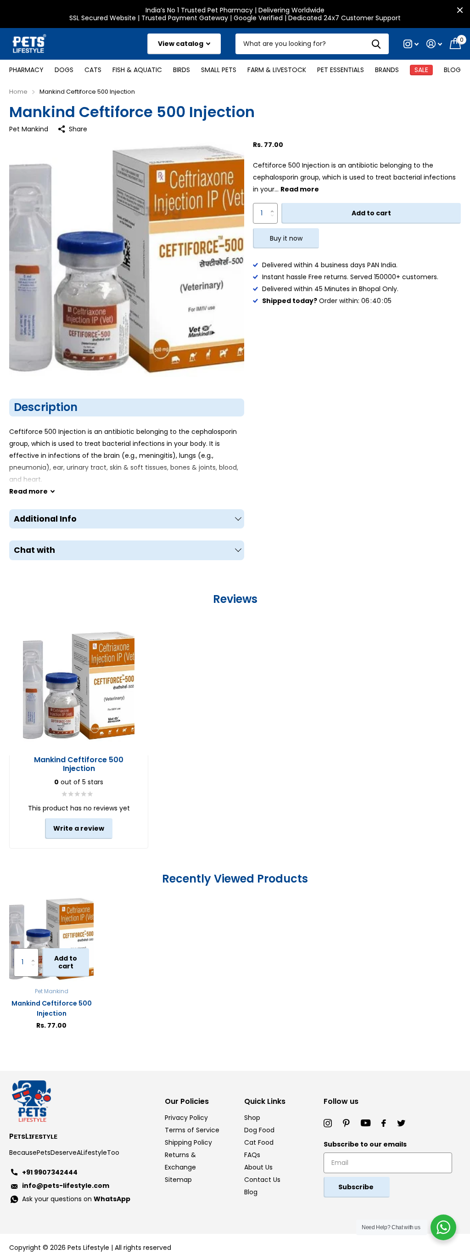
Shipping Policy (188, 1142)
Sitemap (178, 1179)
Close (460, 10)
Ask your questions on (76, 1198)
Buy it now (286, 238)
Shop (252, 1117)
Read (28, 491)
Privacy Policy (186, 1117)
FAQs (252, 1154)
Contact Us (262, 1179)
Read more (299, 189)
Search (376, 44)
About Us (258, 1167)
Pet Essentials (340, 69)
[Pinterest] (346, 1123)
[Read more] (411, 44)
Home (18, 91)
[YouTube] (365, 1123)
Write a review (78, 828)
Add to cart (371, 213)
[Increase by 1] (274, 206)
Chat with (34, 550)
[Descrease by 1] (274, 220)
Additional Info (45, 518)
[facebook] (383, 1123)
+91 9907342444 (50, 1172)
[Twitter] (401, 1123)
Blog (452, 69)
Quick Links (264, 1101)
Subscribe (356, 1187)
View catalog (181, 43)
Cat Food (259, 1142)
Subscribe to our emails (365, 1144)
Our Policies (187, 1101)
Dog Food (259, 1130)
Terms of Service (192, 1130)
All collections (26, 70)
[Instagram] (328, 1123)
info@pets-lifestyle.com (65, 1185)
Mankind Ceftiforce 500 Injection (51, 1008)
